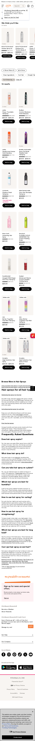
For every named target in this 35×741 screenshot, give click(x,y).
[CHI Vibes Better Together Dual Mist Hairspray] (25, 311)
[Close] (33, 711)
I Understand (17, 737)
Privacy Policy (6, 724)
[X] (27, 10)
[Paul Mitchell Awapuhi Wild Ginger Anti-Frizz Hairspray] (9, 269)
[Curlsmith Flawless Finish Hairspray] (9, 186)
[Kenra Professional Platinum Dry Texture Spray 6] (22, 41)
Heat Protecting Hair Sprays (9, 387)
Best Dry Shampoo (17, 559)
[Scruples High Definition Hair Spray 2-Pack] (25, 350)
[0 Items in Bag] (32, 6)
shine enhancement (26, 462)
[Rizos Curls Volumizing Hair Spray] (9, 227)
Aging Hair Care (16, 561)
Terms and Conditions (11, 726)
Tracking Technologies (9, 727)
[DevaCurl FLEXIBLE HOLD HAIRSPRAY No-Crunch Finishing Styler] (25, 228)
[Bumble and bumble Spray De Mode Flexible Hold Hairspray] (25, 144)
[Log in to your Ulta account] (28, 6)
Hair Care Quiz (11, 566)
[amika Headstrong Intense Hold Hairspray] (9, 143)
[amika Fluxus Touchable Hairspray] (9, 103)
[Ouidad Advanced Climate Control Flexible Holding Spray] (25, 270)
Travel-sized (18, 473)
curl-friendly (19, 414)
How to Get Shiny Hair (15, 562)
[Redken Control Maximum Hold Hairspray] (25, 103)
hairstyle (17, 457)
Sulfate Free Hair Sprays (25, 387)
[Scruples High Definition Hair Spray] (9, 350)
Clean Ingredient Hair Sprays (10, 385)
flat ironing (29, 519)
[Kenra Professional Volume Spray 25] (8, 41)
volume (19, 398)
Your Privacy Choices (19, 732)
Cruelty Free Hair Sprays (25, 385)
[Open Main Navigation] (3, 6)
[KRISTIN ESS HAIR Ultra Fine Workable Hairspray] (25, 184)
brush (31, 523)
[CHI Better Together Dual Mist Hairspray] (9, 310)
